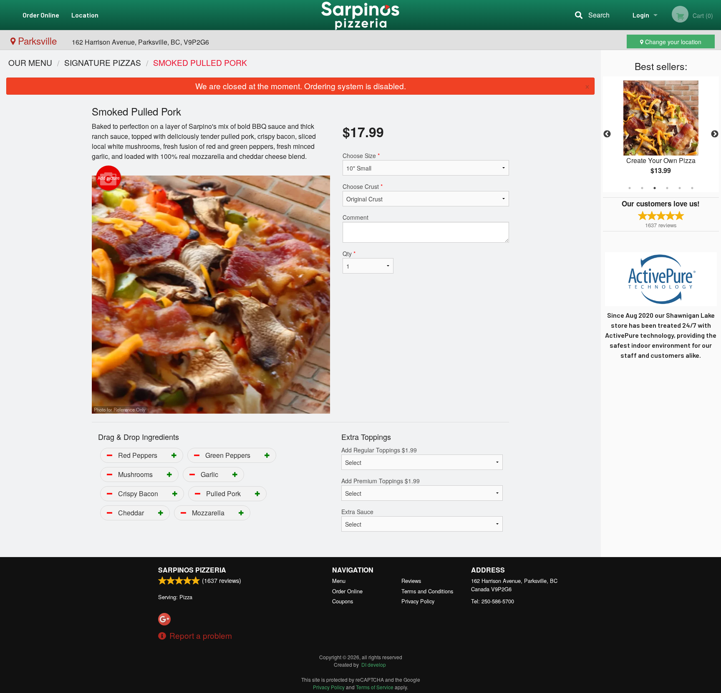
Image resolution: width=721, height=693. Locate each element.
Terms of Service (374, 686)
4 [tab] (667, 188)
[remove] (109, 455)
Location (84, 15)
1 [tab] (629, 188)
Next (715, 134)
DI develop (373, 664)
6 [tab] (692, 188)
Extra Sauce (357, 511)
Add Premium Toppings (380, 481)
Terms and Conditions (427, 591)
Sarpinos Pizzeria (192, 570)
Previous (607, 134)
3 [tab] (654, 188)
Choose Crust (363, 186)
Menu (338, 581)
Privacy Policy (417, 601)
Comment (355, 217)
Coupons (342, 601)
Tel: (492, 601)
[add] (174, 455)
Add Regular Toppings (379, 450)
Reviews (411, 581)
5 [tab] (680, 188)
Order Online (41, 15)
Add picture (109, 178)
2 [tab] (642, 188)
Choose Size (361, 155)
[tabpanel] (661, 134)
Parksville (37, 40)
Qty (349, 253)
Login (641, 15)
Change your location (672, 42)
